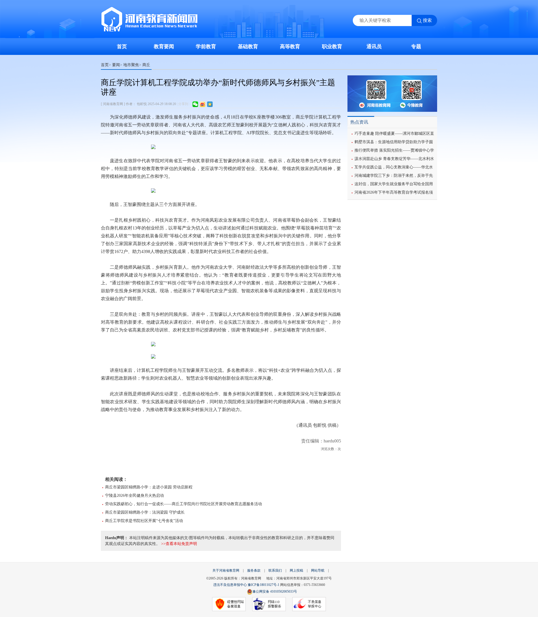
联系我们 (275, 570)
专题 (416, 46)
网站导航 (317, 570)
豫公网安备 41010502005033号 (274, 591)
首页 (122, 46)
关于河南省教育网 (225, 570)
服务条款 (254, 570)
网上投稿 (296, 570)
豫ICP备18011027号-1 (263, 585)
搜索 (427, 20)
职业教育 (332, 46)
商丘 (146, 64)
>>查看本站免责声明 (179, 544)
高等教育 (290, 46)
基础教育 (248, 46)
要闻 (116, 64)
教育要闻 (164, 46)
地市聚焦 (131, 64)
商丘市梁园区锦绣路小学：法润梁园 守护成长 (145, 512)
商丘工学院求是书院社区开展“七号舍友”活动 (144, 521)
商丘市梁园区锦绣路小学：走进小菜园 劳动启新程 (149, 487)
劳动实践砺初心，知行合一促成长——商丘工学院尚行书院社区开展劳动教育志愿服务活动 (183, 504)
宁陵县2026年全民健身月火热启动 (134, 495)
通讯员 (374, 46)
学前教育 (206, 46)
